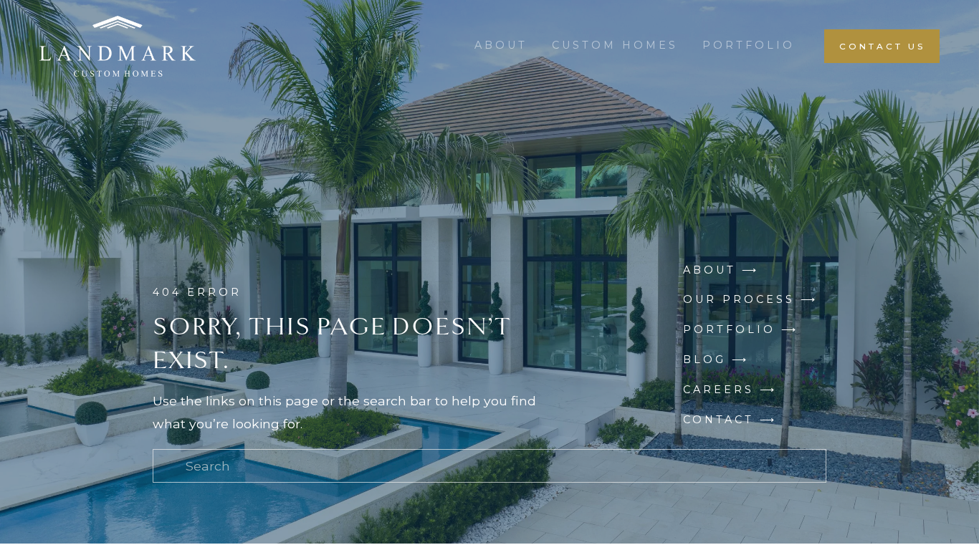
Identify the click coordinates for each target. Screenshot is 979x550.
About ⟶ (721, 270)
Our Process (739, 299)
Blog (704, 359)
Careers (718, 389)
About (500, 45)
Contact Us (882, 46)
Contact (718, 419)
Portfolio (748, 45)
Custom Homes (615, 45)
